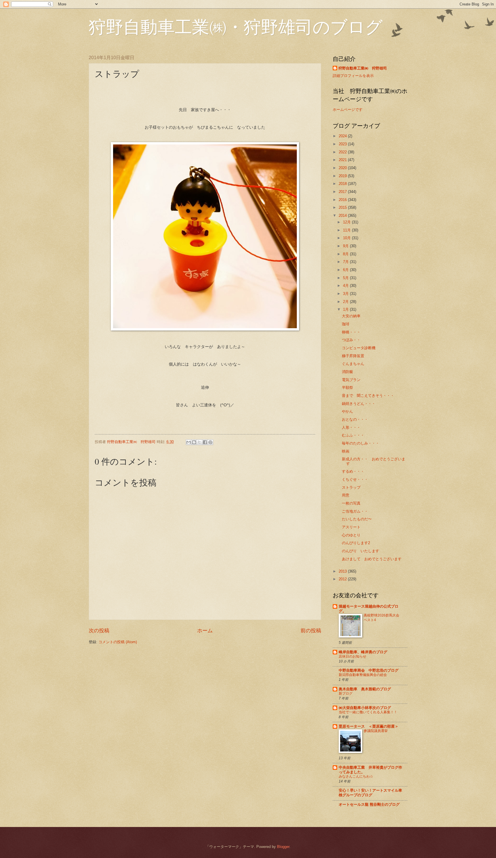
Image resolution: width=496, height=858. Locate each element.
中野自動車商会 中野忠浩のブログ (368, 670)
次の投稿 (99, 630)
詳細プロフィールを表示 (353, 76)
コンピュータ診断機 (358, 348)
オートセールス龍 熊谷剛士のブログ (369, 804)
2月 (346, 301)
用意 (345, 495)
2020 (343, 168)
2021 (343, 160)
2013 (343, 571)
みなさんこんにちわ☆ (356, 776)
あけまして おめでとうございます (372, 559)
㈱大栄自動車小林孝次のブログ (365, 708)
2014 (343, 215)
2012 (343, 579)
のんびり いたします (360, 551)
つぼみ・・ (351, 340)
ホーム (205, 630)
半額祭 (347, 387)
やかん (347, 411)
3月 (346, 293)
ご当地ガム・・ (355, 511)
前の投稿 (311, 630)
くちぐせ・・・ (355, 479)
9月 (346, 246)
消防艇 (347, 372)
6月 (346, 270)
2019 (343, 176)
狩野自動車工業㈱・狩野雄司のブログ (236, 26)
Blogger (283, 847)
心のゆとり (351, 535)
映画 (345, 451)
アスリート (351, 527)
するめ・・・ (353, 471)
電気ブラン (351, 380)
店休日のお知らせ (352, 656)
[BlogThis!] (194, 442)
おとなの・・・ (355, 419)
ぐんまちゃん (353, 364)
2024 (343, 136)
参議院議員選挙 (376, 731)
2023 (343, 144)
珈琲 (345, 324)
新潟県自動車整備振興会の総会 (363, 675)
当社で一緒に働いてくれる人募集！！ (368, 712)
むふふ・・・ (353, 435)
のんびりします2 (356, 543)
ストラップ (351, 487)
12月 (347, 222)
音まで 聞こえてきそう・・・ (368, 395)
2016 (343, 200)
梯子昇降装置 (353, 356)
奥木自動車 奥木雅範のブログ (365, 689)
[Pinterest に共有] (210, 442)
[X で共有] (199, 442)
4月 (346, 285)
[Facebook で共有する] (205, 442)
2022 (343, 152)
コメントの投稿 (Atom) (117, 642)
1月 (346, 309)
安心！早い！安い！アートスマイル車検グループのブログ (370, 792)
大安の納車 (351, 316)
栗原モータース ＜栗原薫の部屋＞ (368, 726)
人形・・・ (351, 427)
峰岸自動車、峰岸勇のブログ (363, 652)
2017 (343, 192)
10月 (347, 238)
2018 (343, 183)
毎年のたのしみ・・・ (360, 443)
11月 (347, 230)
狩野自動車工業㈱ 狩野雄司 (362, 68)
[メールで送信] (188, 442)
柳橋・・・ (351, 332)
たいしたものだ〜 (357, 519)
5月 (346, 278)
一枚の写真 (351, 503)
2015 (343, 207)
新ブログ (345, 693)
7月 (346, 262)
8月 (346, 254)
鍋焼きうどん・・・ (358, 403)
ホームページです (348, 109)
